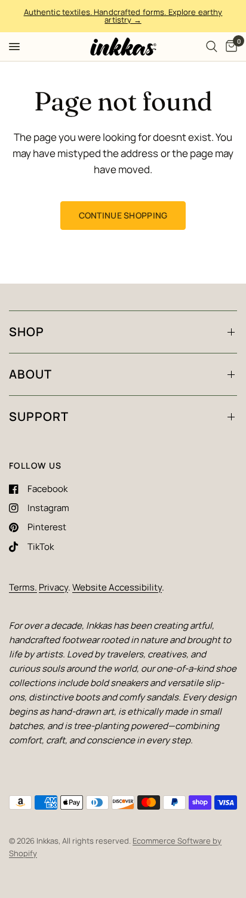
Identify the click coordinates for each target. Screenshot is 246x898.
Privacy (53, 587)
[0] (229, 46)
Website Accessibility (117, 587)
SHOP (26, 332)
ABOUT (30, 374)
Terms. (23, 587)
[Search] (212, 46)
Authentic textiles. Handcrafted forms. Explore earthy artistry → (123, 16)
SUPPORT (39, 416)
